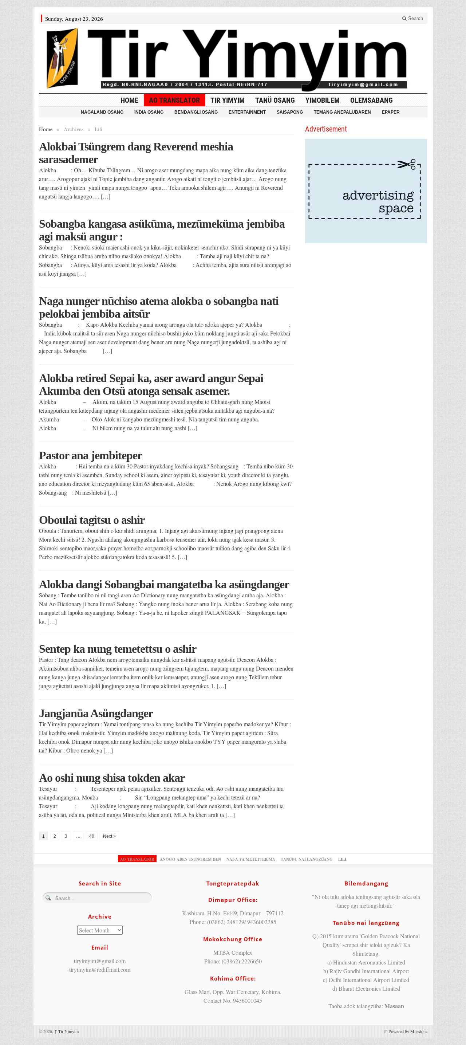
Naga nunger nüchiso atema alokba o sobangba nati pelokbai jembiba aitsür (159, 307)
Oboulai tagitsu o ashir (92, 519)
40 (91, 836)
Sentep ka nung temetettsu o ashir (117, 648)
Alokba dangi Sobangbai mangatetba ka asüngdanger (164, 584)
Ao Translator (174, 100)
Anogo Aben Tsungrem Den (190, 859)
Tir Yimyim (227, 100)
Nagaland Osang (102, 112)
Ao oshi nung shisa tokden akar (112, 777)
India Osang (148, 112)
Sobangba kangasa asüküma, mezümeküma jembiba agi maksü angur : (162, 230)
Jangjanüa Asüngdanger (96, 713)
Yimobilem (322, 100)
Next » (109, 836)
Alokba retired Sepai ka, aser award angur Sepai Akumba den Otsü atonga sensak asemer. (151, 384)
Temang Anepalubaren (342, 112)
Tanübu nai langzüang (307, 859)
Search (415, 18)
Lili (342, 859)
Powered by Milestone (407, 1031)
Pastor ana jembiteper (90, 455)
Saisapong (290, 112)
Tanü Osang (275, 100)
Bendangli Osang (196, 112)
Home (46, 129)
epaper (391, 112)
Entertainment (247, 112)
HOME (129, 100)
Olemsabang (371, 100)
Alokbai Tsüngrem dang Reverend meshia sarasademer (136, 153)
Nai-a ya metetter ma (250, 859)
